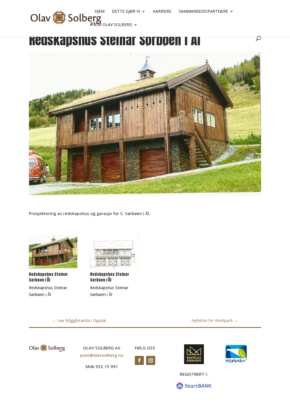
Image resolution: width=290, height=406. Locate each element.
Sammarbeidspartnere (203, 11)
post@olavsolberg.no (101, 355)
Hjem (100, 11)
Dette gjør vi (126, 11)
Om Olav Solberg (113, 25)
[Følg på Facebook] (139, 360)
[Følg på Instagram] (150, 360)
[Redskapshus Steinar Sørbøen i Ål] (53, 269)
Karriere (162, 11)
